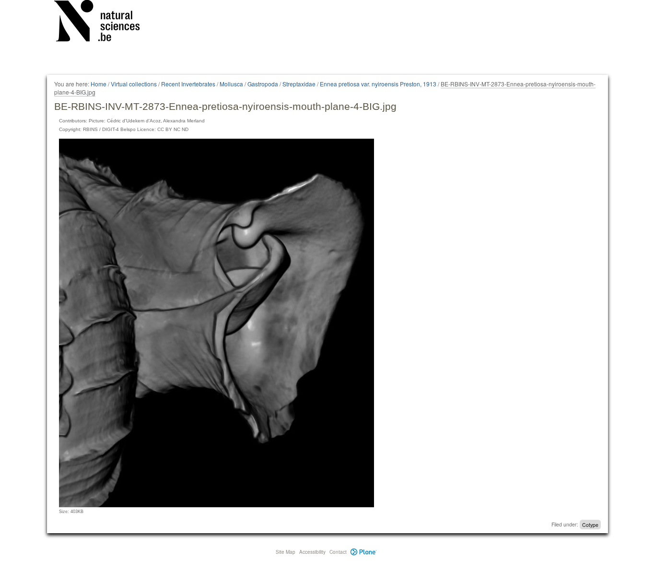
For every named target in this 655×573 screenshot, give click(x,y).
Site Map (285, 552)
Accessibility (312, 552)
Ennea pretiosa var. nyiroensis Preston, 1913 (378, 84)
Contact (338, 552)
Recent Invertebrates (188, 84)
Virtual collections (134, 84)
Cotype (590, 524)
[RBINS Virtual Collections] (103, 22)
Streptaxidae (299, 84)
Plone (363, 552)
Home (98, 84)
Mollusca (231, 84)
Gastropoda (262, 84)
